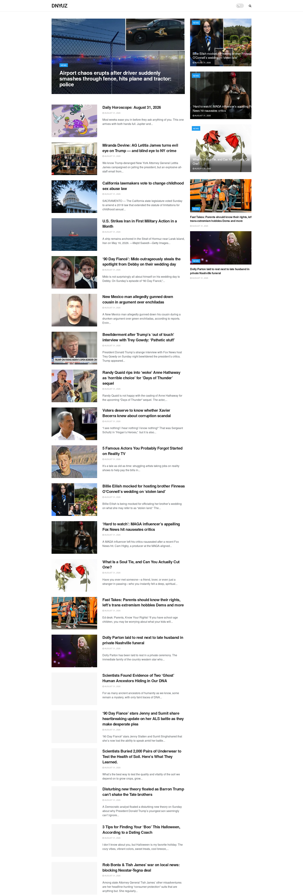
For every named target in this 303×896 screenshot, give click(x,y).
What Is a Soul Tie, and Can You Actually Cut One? (141, 564)
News (64, 65)
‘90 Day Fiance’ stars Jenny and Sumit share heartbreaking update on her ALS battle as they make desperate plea (143, 718)
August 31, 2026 (69, 91)
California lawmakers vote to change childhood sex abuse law (143, 185)
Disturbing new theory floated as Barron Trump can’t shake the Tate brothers (143, 791)
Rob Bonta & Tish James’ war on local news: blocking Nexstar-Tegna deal (141, 867)
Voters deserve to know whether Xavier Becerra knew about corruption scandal (136, 412)
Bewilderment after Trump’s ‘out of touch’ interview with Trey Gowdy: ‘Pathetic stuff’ (138, 337)
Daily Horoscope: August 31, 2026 (131, 107)
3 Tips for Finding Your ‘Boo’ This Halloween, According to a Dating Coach (141, 829)
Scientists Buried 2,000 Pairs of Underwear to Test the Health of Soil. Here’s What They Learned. (141, 756)
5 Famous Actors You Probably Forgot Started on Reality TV (142, 450)
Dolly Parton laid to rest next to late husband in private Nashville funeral (142, 640)
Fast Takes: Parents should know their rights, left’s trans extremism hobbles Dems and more (143, 602)
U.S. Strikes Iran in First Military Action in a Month (139, 223)
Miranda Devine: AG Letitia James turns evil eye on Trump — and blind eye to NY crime (140, 147)
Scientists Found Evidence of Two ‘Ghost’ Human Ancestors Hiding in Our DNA (138, 677)
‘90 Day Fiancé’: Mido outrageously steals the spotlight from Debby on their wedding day (141, 261)
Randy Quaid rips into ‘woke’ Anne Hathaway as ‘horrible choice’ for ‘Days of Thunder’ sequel (141, 377)
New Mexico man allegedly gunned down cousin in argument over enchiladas (137, 299)
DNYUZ (59, 5)
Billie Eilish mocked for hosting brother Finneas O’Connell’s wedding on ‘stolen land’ (143, 488)
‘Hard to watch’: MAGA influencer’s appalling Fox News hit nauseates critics (141, 526)
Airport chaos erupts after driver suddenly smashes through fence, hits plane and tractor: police (115, 78)
